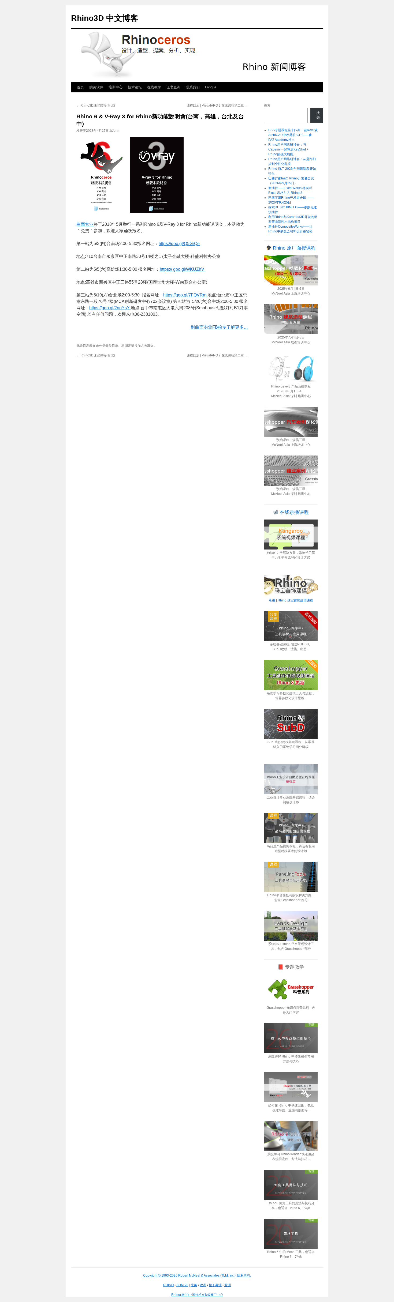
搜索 (267, 105)
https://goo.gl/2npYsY (110, 308)
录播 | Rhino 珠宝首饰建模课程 (291, 600)
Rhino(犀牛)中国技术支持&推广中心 (197, 1295)
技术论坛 (135, 87)
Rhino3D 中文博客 (104, 18)
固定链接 (131, 346)
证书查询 (173, 87)
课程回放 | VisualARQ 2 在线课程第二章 (217, 105)
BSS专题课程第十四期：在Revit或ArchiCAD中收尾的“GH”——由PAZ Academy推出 (293, 135)
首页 (80, 87)
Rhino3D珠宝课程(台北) (95, 105)
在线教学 (154, 87)
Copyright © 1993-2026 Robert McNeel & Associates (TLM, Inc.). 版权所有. (197, 1275)
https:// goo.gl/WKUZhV (182, 269)
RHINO (168, 1285)
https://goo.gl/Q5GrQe (179, 243)
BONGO (182, 1285)
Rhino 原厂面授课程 (294, 248)
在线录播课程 (293, 512)
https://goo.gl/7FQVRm (185, 295)
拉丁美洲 (215, 1285)
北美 (194, 1285)
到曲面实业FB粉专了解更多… (219, 327)
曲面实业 (85, 224)
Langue (210, 87)
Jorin (115, 131)
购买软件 (96, 87)
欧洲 (203, 1285)
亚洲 (227, 1285)
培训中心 (115, 87)
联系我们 (193, 87)
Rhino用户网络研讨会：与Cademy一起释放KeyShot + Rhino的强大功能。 (288, 149)
